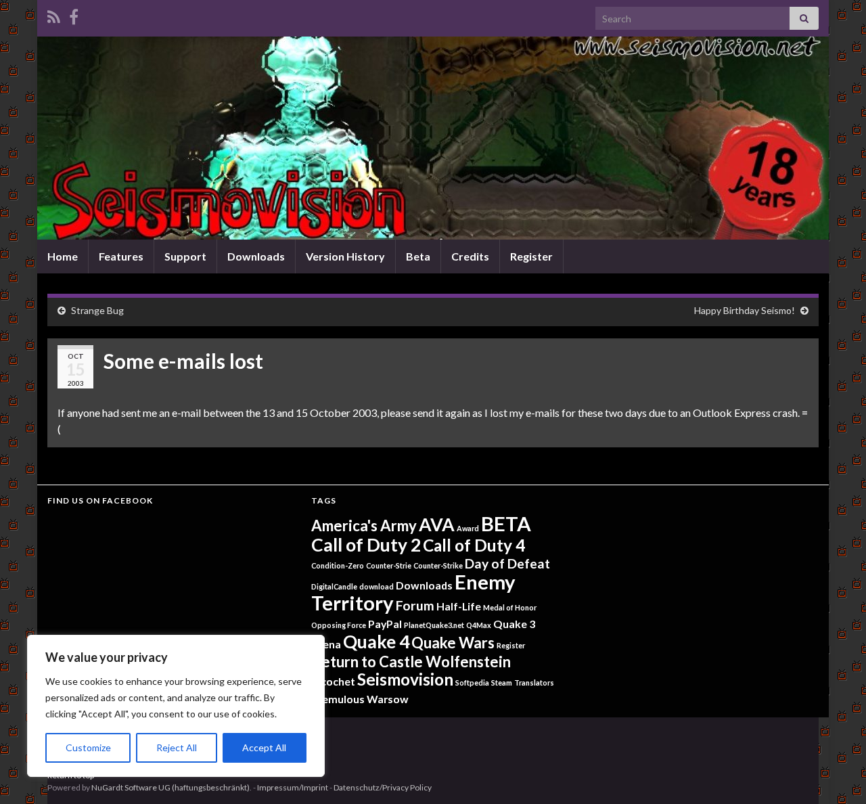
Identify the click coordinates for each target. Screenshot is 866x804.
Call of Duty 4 (474, 545)
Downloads (256, 256)
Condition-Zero (337, 565)
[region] (176, 706)
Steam (501, 682)
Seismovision (405, 679)
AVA (437, 524)
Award (468, 528)
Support (185, 256)
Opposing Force (338, 625)
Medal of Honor (510, 607)
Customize (88, 747)
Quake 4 (376, 641)
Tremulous (338, 698)
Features (121, 256)
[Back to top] (835, 773)
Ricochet (333, 681)
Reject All (176, 747)
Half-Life (458, 606)
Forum (415, 605)
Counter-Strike (438, 565)
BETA (506, 523)
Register (531, 256)
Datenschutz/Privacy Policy (383, 787)
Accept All (264, 747)
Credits (470, 256)
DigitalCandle (334, 586)
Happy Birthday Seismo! (744, 310)
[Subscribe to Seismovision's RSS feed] (53, 14)
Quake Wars (453, 642)
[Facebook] (73, 14)
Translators (534, 682)
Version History (345, 256)
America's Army (364, 525)
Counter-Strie (388, 565)
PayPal (385, 623)
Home (62, 256)
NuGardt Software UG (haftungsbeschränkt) (170, 787)
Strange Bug (97, 310)
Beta (418, 256)
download (376, 586)
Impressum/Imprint (292, 787)
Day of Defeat (507, 563)
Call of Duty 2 (366, 545)
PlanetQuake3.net (434, 625)
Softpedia (472, 682)
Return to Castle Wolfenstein (411, 661)
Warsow (388, 698)
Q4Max (478, 625)
